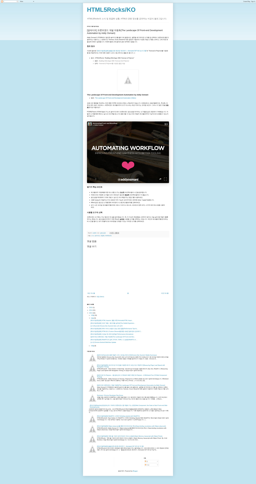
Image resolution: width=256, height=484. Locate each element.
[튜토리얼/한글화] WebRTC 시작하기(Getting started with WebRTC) (118, 416)
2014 (91, 310)
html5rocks (108, 235)
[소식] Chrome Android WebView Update (103, 342)
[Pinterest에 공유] (118, 233)
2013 (91, 313)
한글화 (102, 235)
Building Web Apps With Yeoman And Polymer (114, 61)
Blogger (135, 471)
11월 (92, 318)
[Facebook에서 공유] (116, 233)
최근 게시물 (91, 293)
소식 (92, 235)
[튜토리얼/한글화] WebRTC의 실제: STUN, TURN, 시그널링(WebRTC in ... (113, 339)
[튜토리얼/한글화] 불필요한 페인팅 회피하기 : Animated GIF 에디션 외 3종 (121, 51)
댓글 (147, 465)
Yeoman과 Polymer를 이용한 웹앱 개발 (112, 63)
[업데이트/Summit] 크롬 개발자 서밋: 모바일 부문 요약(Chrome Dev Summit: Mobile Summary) (127, 355)
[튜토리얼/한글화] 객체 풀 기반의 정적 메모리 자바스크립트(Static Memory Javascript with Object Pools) (129, 436)
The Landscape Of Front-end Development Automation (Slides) (115, 98)
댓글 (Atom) (100, 296)
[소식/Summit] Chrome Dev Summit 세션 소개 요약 (106, 326)
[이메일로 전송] (111, 233)
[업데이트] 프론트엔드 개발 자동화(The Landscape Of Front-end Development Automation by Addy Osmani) (131, 385)
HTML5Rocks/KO (111, 9)
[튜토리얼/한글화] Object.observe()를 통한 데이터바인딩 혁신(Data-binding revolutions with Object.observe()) (131, 426)
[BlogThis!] (113, 233)
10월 (92, 346)
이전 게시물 (164, 293)
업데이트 (97, 235)
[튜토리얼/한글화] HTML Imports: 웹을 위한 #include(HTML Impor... (111, 320)
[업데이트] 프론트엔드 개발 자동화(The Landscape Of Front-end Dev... (112, 337)
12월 (92, 315)
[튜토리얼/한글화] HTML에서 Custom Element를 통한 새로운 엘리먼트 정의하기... (116, 331)
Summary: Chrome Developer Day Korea (110, 395)
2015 (91, 307)
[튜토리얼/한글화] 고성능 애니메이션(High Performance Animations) (111, 334)
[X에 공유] (114, 233)
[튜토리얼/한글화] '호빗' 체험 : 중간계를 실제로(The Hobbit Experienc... (112, 323)
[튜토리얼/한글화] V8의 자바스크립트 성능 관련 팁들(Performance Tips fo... (114, 328)
